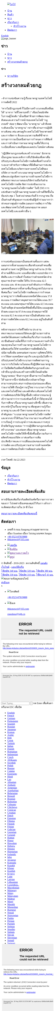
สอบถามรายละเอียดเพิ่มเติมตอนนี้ (19, 513)
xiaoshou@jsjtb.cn (16, 614)
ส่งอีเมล (5, 582)
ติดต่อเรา (12, 30)
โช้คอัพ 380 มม (44, 571)
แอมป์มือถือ (17, 567)
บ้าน (9, 10)
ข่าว (9, 18)
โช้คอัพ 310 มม (27, 574)
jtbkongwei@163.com (18, 539)
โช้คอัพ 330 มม (9, 574)
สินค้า (10, 14)
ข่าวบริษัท (12, 76)
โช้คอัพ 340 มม (9, 571)
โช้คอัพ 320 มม (27, 571)
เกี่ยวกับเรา (13, 22)
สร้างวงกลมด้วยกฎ (17, 61)
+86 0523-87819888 (17, 536)
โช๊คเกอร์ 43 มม (44, 574)
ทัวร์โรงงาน (19, 26)
